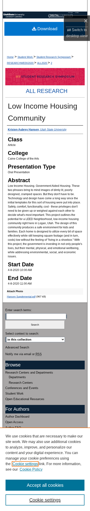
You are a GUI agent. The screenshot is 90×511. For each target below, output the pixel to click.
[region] (45, 469)
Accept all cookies (45, 485)
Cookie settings (25, 464)
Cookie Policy (31, 469)
